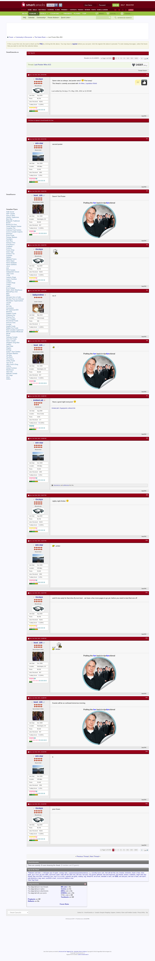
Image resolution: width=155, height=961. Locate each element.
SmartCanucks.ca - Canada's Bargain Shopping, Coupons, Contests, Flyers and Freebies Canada (110, 912)
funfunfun (128, 873)
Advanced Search (125, 18)
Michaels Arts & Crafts (13, 297)
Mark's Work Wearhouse (14, 290)
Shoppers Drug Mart (12, 342)
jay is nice (35, 874)
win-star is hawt (133, 876)
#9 (147, 495)
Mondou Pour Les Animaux (15, 299)
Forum (33, 13)
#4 (147, 245)
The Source (10, 359)
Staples (8, 348)
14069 (140, 64)
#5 (147, 290)
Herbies (8, 257)
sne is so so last (59, 876)
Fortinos (9, 248)
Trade (128, 13)
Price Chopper (11, 319)
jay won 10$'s (44, 874)
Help (123, 5)
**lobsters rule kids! (34, 873)
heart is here (136, 873)
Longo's (8, 284)
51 (124, 58)
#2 (147, 139)
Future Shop (10, 250)
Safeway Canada (11, 337)
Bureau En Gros (11, 224)
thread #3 (90, 876)
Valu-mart (9, 372)
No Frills (9, 306)
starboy (80, 876)
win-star (39, 143)
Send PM (144, 116)
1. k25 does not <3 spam (50, 873)
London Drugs (10, 283)
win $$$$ (115, 876)
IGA (7, 268)
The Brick (9, 357)
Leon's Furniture (11, 279)
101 (128, 58)
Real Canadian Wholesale (14, 332)
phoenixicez (57, 485)
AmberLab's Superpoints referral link (63, 408)
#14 (147, 751)
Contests (73, 9)
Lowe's (8, 286)
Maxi (7, 293)
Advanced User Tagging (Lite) (66, 951)
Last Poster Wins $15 (42, 65)
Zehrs (8, 377)
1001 (136, 58)
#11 (147, 592)
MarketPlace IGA (12, 292)
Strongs (8, 350)
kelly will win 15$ (66, 874)
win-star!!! (142, 876)
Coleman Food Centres (13, 230)
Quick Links (65, 17)
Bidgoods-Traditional (13, 221)
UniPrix (8, 366)
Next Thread (94, 856)
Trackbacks (65, 897)
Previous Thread (83, 856)
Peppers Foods (11, 313)
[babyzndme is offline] (38, 308)
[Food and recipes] (122, 10)
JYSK (8, 275)
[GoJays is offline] (38, 90)
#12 (147, 638)
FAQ (24, 17)
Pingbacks (31, 899)
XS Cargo (9, 375)
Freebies (65, 9)
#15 (147, 803)
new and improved (109, 874)
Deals (35, 9)
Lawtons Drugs (11, 277)
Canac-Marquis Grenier (13, 226)
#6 (147, 340)
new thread (119, 874)
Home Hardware (11, 263)
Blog (24, 13)
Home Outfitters (11, 264)
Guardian (9, 255)
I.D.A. (8, 266)
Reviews (87, 9)
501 (132, 58)
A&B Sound (10, 212)
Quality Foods (10, 326)
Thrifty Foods (10, 361)
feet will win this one (111, 873)
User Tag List (31, 53)
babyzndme (38, 295)
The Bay (9, 355)
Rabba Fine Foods (12, 328)
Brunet (8, 223)
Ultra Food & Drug (12, 364)
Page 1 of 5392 (107, 58)
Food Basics (10, 244)
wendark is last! (106, 876)
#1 (147, 74)
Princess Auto (10, 322)
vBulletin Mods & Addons (80, 951)
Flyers (57, 9)
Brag (101, 13)
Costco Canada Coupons (14, 232)
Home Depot (10, 261)
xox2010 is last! (51, 878)
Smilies (63, 889)
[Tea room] (115, 10)
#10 (147, 540)
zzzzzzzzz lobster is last (65, 878)
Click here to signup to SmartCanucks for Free (40, 120)
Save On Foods (11, 339)
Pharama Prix (10, 315)
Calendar (31, 17)
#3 (147, 191)
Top (84, 13)
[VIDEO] (63, 893)
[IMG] (63, 891)
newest (126, 874)
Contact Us (80, 912)
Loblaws (9, 281)
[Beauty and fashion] (119, 10)
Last (145, 59)
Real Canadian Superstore (14, 330)
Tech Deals (42, 9)
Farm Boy (9, 241)
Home (30, 9)
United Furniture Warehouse (11, 369)
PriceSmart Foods (12, 321)
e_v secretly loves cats (96, 873)
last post (85, 874)
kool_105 (38, 195)
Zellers (8, 379)
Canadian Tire (10, 228)
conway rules (63, 873)
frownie (121, 873)
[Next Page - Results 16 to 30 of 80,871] (141, 58)
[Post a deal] (131, 10)
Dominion (9, 233)
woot (43, 878)
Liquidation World (91, 83)
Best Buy (9, 219)
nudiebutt (132, 874)
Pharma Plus (10, 317)
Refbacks (31, 901)
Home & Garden (102, 9)
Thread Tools (142, 70)
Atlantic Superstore (12, 217)
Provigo (8, 324)
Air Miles (82, 83)
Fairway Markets (11, 237)
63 (39, 423)
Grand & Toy (10, 253)
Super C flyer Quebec (13, 352)
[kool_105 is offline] (38, 209)
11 (121, 58)
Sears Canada (11, 341)
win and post (123, 876)
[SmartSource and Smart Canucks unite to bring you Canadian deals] (15, 199)
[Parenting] (126, 10)
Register (130, 5)
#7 (147, 395)
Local (114, 13)
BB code (64, 887)
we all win (97, 876)
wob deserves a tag (34, 878)
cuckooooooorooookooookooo (78, 873)
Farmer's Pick (10, 243)
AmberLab (38, 400)
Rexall (8, 333)
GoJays (39, 79)
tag (85, 876)
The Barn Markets (12, 353)
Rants (93, 9)
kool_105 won (77, 874)
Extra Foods (10, 235)
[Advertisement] (69, 129)
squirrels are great (71, 876)
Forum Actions (53, 17)
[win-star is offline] (38, 156)
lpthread (99, 874)
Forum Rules (64, 904)
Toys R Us (9, 362)
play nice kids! (37, 876)
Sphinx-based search (83, 954)
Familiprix (9, 239)
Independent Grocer (12, 272)
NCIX (8, 304)
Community (41, 17)
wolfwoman (66, 485)
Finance (80, 9)
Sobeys (8, 344)
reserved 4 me (48, 876)
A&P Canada (10, 213)
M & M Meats (10, 288)
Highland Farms (11, 259)
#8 (147, 438)
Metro (8, 295)
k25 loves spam (54, 874)
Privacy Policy (141, 912)
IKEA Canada (10, 270)
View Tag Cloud (33, 880)
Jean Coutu (10, 273)
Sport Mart (9, 346)
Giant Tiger (10, 252)
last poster (92, 874)
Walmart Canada (11, 373)
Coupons (50, 9)
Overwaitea (10, 308)
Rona (8, 335)
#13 (147, 697)
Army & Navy (10, 215)
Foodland (9, 246)
